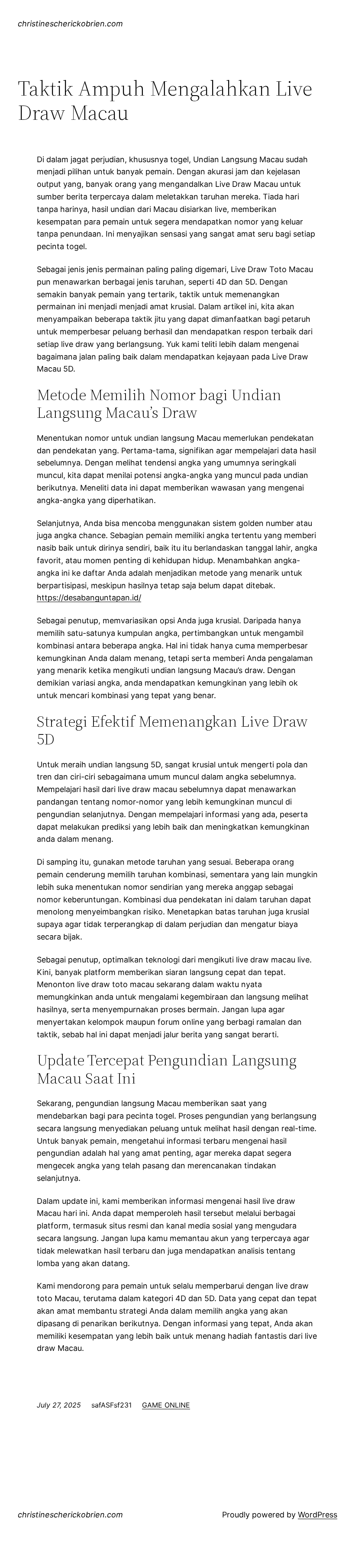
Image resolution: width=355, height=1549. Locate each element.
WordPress (317, 1514)
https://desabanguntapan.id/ (89, 597)
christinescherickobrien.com (70, 23)
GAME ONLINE (166, 1405)
